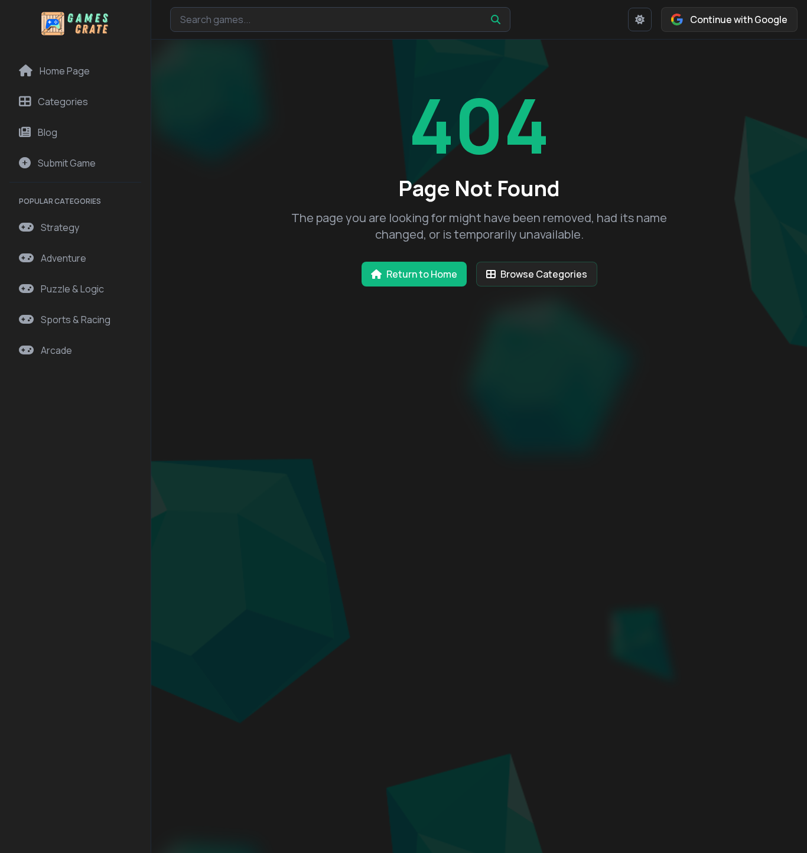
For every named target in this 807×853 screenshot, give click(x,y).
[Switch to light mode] (640, 19)
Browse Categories (543, 274)
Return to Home (421, 274)
